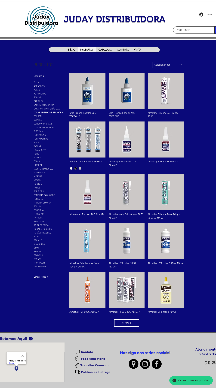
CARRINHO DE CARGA (44, 105)
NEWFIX (37, 180)
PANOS (37, 188)
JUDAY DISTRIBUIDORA (114, 19)
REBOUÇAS (39, 221)
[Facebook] (157, 364)
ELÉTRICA (38, 131)
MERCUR (38, 176)
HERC (36, 154)
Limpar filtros (41, 277)
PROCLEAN (39, 210)
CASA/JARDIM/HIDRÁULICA (47, 109)
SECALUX (38, 240)
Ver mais (126, 322)
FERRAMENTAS (41, 139)
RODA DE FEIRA (41, 225)
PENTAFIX (38, 199)
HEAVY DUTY (40, 150)
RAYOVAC (38, 218)
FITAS (36, 142)
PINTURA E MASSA (42, 203)
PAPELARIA (39, 191)
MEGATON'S (39, 172)
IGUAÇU (37, 157)
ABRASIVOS (39, 86)
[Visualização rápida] (87, 91)
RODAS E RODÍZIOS (43, 229)
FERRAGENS (40, 135)
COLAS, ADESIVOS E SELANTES (48, 112)
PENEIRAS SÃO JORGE (44, 195)
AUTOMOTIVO (40, 94)
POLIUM (37, 206)
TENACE (37, 259)
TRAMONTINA (40, 266)
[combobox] (168, 65)
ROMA (37, 236)
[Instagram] (145, 364)
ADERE (37, 90)
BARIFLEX (38, 101)
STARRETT (38, 251)
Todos (36, 82)
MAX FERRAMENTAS (43, 169)
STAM (36, 248)
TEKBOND (38, 255)
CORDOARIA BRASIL (43, 124)
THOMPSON (39, 263)
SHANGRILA (39, 244)
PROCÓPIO (39, 214)
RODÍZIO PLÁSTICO (42, 233)
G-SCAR (37, 146)
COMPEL (38, 120)
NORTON (38, 184)
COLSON (38, 116)
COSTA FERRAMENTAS (44, 127)
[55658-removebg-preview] (134, 364)
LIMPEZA (38, 165)
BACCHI (37, 97)
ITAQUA (37, 161)
